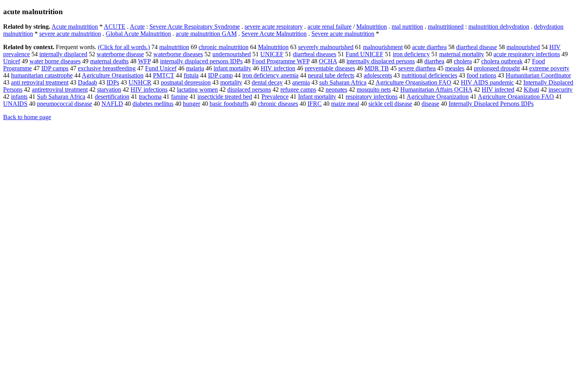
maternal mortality (461, 54)
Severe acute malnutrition (342, 33)
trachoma (150, 96)
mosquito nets (374, 89)
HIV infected (498, 89)
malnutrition (174, 47)
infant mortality (232, 68)
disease (430, 103)
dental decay (267, 82)
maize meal (345, 103)
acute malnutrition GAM (206, 33)
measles (454, 68)
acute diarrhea (429, 47)
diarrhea (434, 61)
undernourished (231, 54)
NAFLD (112, 103)
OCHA (328, 61)
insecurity (560, 89)
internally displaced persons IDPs (201, 61)
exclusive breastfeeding (107, 68)
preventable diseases (330, 68)
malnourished (523, 47)
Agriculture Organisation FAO (413, 82)
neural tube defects (331, 75)
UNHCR (140, 82)
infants (19, 96)
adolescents (378, 75)
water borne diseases (55, 61)
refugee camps (298, 89)
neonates (336, 89)
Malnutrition (371, 26)
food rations (481, 75)
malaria (195, 68)
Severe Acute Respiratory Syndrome (194, 26)
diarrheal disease (476, 47)
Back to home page (27, 117)
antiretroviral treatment (60, 89)
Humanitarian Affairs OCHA (436, 89)
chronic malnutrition (224, 47)
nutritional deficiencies (429, 75)
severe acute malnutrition (70, 33)
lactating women (197, 89)
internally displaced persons (380, 61)
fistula (191, 75)
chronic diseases (278, 103)
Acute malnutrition (75, 26)
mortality (231, 82)
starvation (109, 89)
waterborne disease (120, 54)
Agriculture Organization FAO (516, 96)
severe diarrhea (417, 68)
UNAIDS (15, 103)
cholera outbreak (502, 61)
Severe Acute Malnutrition (274, 33)
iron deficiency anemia (270, 75)
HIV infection (278, 68)
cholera (463, 61)
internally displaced (63, 54)
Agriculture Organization (438, 96)
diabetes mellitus (153, 103)
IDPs (113, 82)
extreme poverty (549, 68)
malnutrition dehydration (498, 26)
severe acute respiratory (274, 26)
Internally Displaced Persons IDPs (491, 103)
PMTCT (163, 75)
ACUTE (114, 26)
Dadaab (87, 82)
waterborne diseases (178, 54)
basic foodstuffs (229, 103)
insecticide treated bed (224, 96)
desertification (112, 96)
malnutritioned (446, 26)
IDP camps (54, 68)
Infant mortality (317, 96)
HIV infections (149, 89)
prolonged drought (497, 68)
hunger (191, 103)
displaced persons (249, 89)
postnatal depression (186, 82)
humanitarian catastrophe (42, 75)
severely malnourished (325, 47)
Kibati (531, 89)
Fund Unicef (161, 68)
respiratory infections (372, 96)
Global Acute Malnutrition (138, 33)
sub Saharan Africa (342, 82)
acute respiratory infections (526, 54)
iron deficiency (411, 54)
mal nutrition (407, 26)
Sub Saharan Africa (61, 96)
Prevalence (275, 96)
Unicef (11, 61)
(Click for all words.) (124, 47)
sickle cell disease (390, 103)
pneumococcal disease (64, 103)
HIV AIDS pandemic (487, 82)
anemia (301, 82)
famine (179, 96)
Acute (137, 26)
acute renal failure (329, 26)
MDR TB (376, 68)
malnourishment (383, 47)
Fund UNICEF (364, 54)
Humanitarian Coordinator (538, 75)
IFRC (314, 103)
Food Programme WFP (280, 61)
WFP (144, 61)
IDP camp (220, 75)
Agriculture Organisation (113, 75)
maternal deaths (109, 61)
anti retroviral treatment (39, 82)
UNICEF (271, 54)
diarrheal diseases (314, 54)
